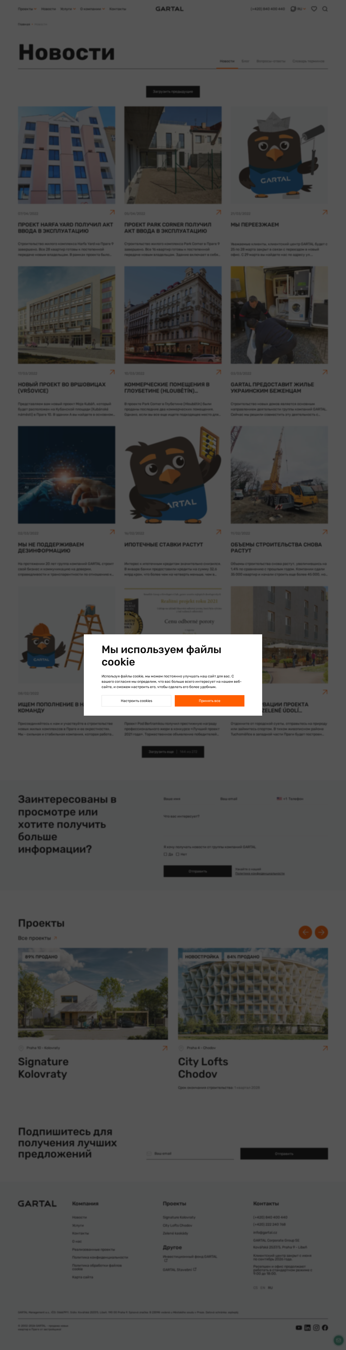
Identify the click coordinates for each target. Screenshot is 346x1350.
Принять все (209, 701)
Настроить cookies (136, 701)
